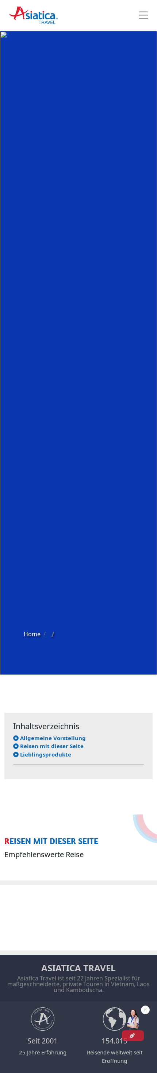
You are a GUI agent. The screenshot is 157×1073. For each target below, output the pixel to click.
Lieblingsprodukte (45, 754)
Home (32, 634)
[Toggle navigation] (143, 15)
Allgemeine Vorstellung (52, 738)
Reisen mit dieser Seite (51, 746)
